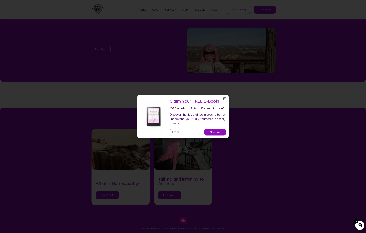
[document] (183, 116)
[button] (225, 99)
